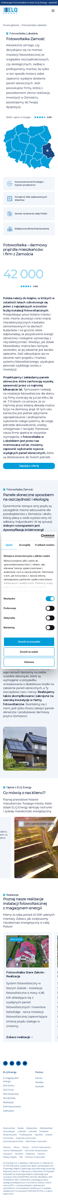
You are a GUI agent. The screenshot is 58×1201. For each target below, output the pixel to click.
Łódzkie (48, 1134)
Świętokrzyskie (10, 1134)
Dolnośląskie (9, 1131)
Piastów (41, 1153)
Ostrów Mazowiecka (41, 1147)
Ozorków (19, 1153)
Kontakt (39, 1086)
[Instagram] (12, 1063)
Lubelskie (21, 1131)
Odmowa (29, 662)
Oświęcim (7, 1153)
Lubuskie (32, 1131)
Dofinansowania (12, 1106)
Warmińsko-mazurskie (36, 1141)
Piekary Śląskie (10, 1157)
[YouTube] (25, 1063)
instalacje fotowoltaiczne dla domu (30, 393)
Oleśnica (7, 1147)
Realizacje (8, 1102)
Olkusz (16, 1147)
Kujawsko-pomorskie (26, 1138)
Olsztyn (25, 1147)
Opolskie (39, 1134)
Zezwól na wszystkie (29, 641)
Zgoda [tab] (9, 545)
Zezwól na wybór (29, 651)
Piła (21, 1157)
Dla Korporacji (11, 1093)
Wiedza (39, 1082)
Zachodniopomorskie (13, 1141)
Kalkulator (8, 1110)
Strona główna (11, 25)
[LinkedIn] (18, 1063)
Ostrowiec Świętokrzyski (36, 1150)
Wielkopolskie (46, 1128)
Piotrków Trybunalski (35, 1157)
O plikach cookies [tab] (44, 545)
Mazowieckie (9, 1128)
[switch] (50, 608)
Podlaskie (43, 1131)
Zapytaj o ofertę (29, 465)
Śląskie (20, 1128)
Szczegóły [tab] (24, 545)
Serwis (38, 1078)
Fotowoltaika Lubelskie (34, 25)
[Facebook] (5, 1063)
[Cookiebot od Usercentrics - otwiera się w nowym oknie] (41, 536)
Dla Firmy (8, 1089)
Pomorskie (8, 1138)
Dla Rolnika (9, 1098)
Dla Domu (8, 1085)
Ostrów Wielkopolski (12, 1150)
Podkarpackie (25, 1134)
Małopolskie (31, 1128)
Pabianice (30, 1153)
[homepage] (10, 11)
